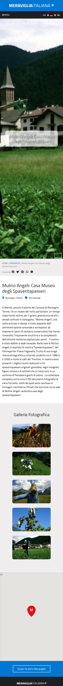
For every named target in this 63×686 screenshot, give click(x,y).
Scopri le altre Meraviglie (32, 669)
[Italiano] (55, 14)
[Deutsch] (52, 14)
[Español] (59, 14)
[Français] (48, 14)
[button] (31, 611)
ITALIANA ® (31, 5)
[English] (45, 14)
